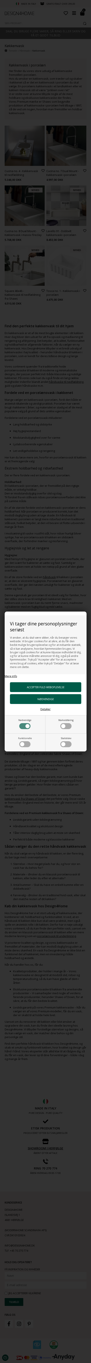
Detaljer (45, 709)
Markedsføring (65, 720)
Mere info (11, 676)
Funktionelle (25, 738)
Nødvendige (24, 720)
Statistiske (66, 738)
